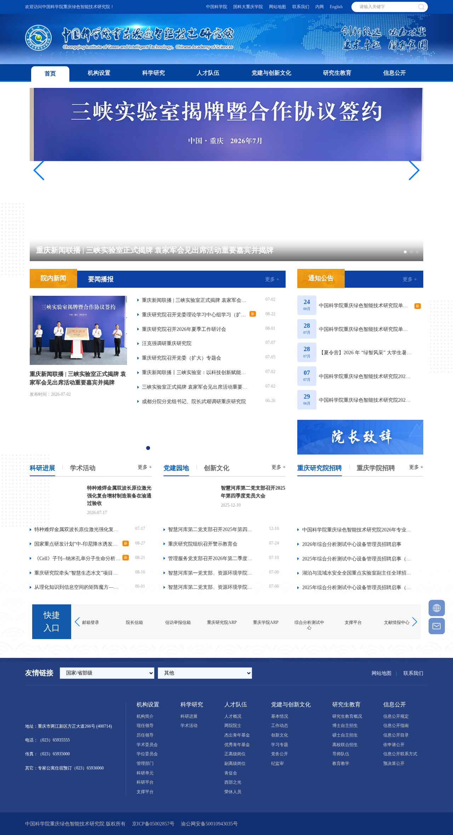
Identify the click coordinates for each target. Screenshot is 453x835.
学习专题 (279, 744)
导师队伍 (340, 753)
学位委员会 (147, 753)
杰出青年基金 (237, 735)
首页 (50, 73)
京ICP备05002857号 (153, 823)
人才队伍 (208, 73)
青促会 (230, 773)
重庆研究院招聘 (319, 468)
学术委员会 (147, 744)
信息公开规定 (396, 716)
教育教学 (340, 763)
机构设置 (99, 73)
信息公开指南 (396, 725)
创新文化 (216, 468)
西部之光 (232, 782)
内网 (319, 6)
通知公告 (321, 278)
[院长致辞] (360, 437)
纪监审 (277, 763)
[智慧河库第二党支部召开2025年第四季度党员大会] (189, 501)
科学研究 (153, 73)
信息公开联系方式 (400, 753)
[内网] (437, 608)
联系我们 (300, 6)
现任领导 (145, 725)
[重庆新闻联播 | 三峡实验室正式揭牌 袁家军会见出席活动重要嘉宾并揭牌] (78, 330)
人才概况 (232, 716)
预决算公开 (394, 763)
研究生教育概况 (347, 716)
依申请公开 (394, 744)
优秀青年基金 (237, 744)
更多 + (272, 279)
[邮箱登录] (437, 626)
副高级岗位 (235, 763)
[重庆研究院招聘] (360, 502)
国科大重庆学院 (248, 6)
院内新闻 (53, 278)
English (336, 6)
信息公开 (394, 73)
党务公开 (279, 753)
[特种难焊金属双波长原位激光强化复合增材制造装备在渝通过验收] (55, 501)
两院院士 (232, 725)
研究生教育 (337, 73)
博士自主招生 (345, 725)
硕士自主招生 (345, 735)
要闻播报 (101, 279)
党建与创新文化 (271, 73)
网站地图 (277, 6)
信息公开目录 (396, 735)
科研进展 (42, 468)
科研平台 (145, 782)
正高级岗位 (235, 753)
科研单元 (145, 773)
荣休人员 (232, 791)
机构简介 (145, 716)
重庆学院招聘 (376, 468)
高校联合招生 (345, 744)
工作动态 (279, 725)
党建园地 (176, 468)
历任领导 (145, 735)
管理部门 (145, 763)
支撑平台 (145, 791)
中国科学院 (216, 6)
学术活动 (83, 468)
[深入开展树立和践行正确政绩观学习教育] (158, 437)
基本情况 (279, 716)
